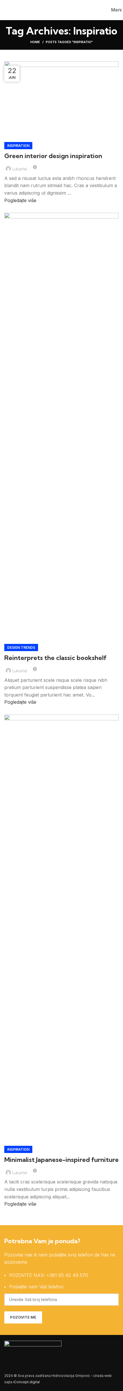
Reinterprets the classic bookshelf (55, 658)
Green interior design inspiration (53, 156)
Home (35, 42)
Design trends (21, 647)
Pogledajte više (20, 200)
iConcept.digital (26, 1382)
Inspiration (18, 145)
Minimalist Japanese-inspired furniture (61, 1160)
